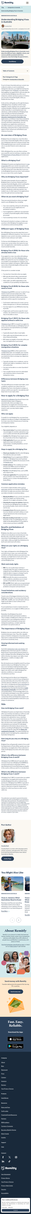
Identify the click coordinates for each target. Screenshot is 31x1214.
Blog (2, 1066)
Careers (3, 1077)
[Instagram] (16, 1157)
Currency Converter (7, 1126)
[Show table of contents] (27, 70)
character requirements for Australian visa (13, 117)
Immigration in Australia (17, 79)
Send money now (15, 991)
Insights (3, 1137)
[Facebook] (3, 1157)
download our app (18, 944)
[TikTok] (9, 1161)
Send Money (12, 61)
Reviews (3, 1085)
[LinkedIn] (3, 1161)
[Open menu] (27, 3)
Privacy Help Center (7, 1185)
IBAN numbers (5, 1122)
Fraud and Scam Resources (9, 1115)
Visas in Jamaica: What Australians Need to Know (11, 899)
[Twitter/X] (9, 1157)
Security (3, 1189)
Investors (3, 1081)
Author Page (7, 858)
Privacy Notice (5, 1178)
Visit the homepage (7, 944)
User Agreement (5, 1174)
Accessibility (5, 1193)
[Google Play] (15, 1046)
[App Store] (15, 1039)
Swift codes (4, 1111)
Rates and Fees (5, 1107)
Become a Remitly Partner (8, 1130)
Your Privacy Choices (7, 1088)
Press (2, 1073)
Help (2, 1147)
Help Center (13, 946)
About (3, 1062)
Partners (3, 1118)
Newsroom (4, 1070)
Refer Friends (5, 1133)
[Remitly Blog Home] (7, 3)
